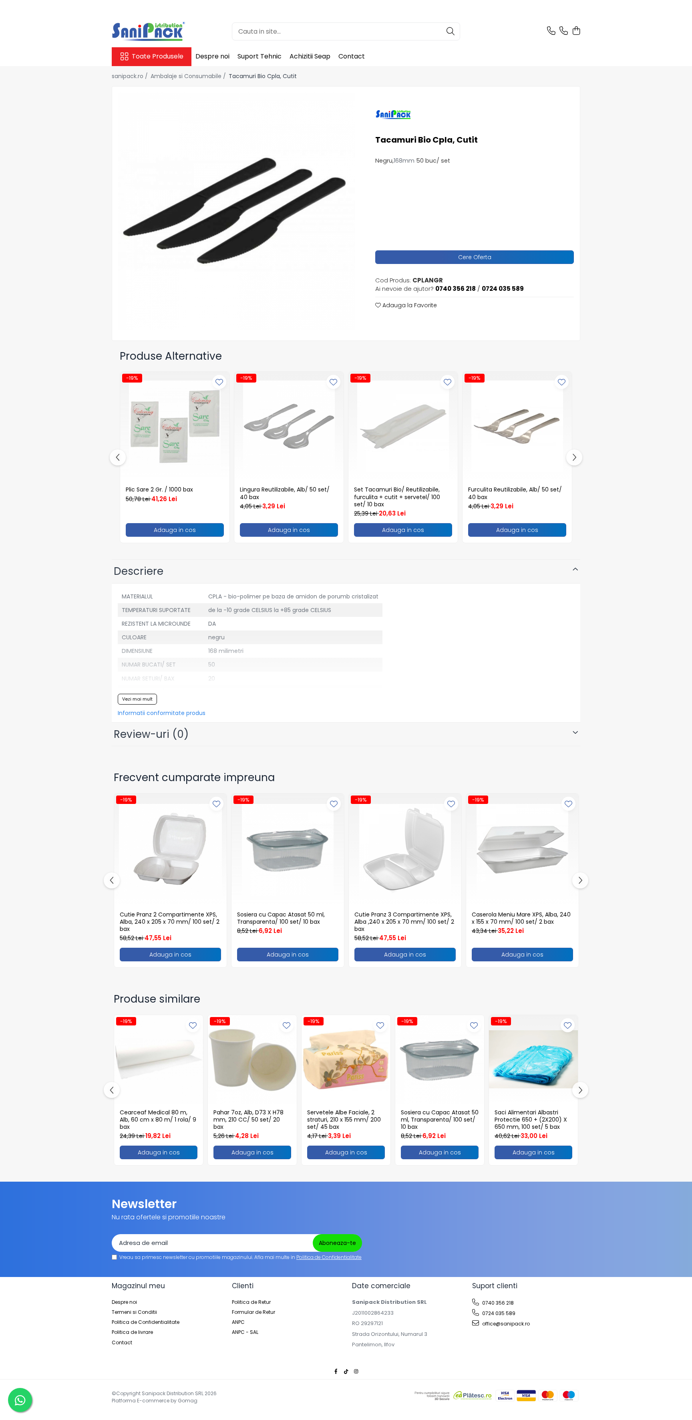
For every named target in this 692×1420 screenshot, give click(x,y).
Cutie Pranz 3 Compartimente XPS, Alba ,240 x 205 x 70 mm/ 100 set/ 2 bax (404, 922)
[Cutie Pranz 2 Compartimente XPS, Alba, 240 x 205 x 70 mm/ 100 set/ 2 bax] (170, 850)
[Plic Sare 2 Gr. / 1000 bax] (174, 426)
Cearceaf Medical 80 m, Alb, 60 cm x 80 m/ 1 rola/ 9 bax (158, 1120)
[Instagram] (356, 1371)
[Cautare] (450, 31)
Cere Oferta (474, 257)
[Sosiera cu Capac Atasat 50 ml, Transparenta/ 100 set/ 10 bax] (287, 850)
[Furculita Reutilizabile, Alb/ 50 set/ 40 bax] (517, 426)
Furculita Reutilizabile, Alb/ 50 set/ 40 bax (515, 493)
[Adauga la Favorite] (219, 382)
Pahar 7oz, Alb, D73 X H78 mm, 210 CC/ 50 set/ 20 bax (248, 1120)
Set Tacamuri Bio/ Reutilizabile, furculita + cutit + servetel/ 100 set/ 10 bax (397, 497)
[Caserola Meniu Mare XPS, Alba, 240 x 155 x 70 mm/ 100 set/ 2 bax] (522, 850)
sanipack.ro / (130, 76)
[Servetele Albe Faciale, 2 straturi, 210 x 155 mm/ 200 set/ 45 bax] (346, 1059)
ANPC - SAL (245, 1332)
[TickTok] (346, 1371)
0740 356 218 (497, 1302)
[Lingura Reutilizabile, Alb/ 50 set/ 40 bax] (289, 426)
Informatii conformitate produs (161, 713)
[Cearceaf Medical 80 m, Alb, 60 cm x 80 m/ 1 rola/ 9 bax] (158, 1059)
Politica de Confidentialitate (329, 1257)
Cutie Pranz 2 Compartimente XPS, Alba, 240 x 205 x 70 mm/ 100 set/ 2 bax (169, 922)
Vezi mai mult (137, 699)
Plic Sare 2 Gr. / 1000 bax (159, 489)
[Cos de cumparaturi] (576, 31)
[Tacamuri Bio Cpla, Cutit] (236, 211)
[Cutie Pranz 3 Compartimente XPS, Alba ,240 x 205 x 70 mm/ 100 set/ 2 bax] (405, 850)
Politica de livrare (132, 1332)
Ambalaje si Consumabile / (189, 76)
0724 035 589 (498, 1313)
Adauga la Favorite (409, 305)
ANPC (238, 1322)
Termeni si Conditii (134, 1312)
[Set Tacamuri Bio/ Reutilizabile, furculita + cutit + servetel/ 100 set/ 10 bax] (403, 426)
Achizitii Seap (310, 56)
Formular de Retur (253, 1312)
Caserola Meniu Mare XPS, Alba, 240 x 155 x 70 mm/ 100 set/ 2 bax (521, 918)
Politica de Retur (251, 1302)
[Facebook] (336, 1371)
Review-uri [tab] (151, 734)
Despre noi (212, 56)
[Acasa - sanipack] (152, 31)
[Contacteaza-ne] (551, 31)
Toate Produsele (157, 56)
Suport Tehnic (259, 56)
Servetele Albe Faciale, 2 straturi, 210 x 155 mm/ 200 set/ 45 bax (344, 1120)
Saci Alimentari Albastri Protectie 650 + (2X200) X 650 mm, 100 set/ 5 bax (531, 1120)
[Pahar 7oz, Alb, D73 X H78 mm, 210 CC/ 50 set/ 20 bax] (252, 1059)
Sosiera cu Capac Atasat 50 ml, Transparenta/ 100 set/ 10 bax (281, 918)
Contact (351, 56)
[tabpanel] (236, 211)
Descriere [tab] (138, 571)
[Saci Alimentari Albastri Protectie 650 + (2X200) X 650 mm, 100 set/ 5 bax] (533, 1059)
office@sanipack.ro (505, 1323)
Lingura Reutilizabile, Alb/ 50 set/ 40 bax (285, 493)
